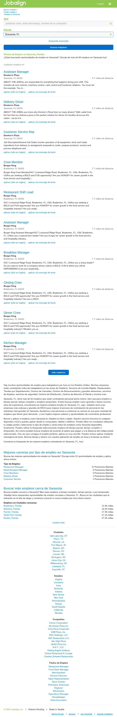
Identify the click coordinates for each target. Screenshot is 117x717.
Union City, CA (59, 560)
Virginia (58, 579)
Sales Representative (58, 678)
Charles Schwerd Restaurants (58, 656)
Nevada (58, 613)
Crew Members (11, 473)
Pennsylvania (58, 600)
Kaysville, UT (58, 569)
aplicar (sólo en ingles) (14, 92)
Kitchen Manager (15, 342)
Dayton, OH (58, 548)
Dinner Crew (12, 312)
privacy (72, 714)
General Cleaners (58, 675)
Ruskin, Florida (11, 518)
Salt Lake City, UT (58, 536)
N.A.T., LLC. (58, 647)
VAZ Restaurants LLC (58, 638)
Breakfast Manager (17, 252)
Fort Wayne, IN (58, 545)
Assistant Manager (16, 71)
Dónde (7, 30)
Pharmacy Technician (58, 685)
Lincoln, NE (58, 554)
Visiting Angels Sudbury (58, 650)
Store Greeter (58, 682)
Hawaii (58, 604)
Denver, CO (58, 551)
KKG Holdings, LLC (58, 635)
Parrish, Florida (11, 512)
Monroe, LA (58, 542)
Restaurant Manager (14, 467)
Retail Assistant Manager (16, 470)
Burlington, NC (58, 557)
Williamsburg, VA (58, 563)
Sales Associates (58, 700)
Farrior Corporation (58, 623)
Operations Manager (59, 694)
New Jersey (58, 594)
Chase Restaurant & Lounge (58, 653)
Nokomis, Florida (12, 509)
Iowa (58, 585)
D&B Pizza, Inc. (58, 632)
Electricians (58, 691)
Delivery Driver (13, 101)
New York (58, 597)
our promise (86, 714)
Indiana (58, 591)
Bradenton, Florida (13, 506)
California (58, 610)
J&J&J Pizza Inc (58, 644)
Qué (6, 19)
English (100, 4)
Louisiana (58, 582)
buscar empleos (58, 47)
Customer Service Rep (19, 132)
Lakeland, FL (58, 566)
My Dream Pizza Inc (58, 626)
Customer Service (12, 479)
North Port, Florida (12, 515)
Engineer (58, 688)
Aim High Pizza (58, 641)
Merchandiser (58, 672)
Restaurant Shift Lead (18, 192)
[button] (109, 4)
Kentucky (58, 588)
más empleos (58, 372)
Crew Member (13, 162)
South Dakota (58, 607)
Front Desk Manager (59, 669)
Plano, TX (58, 539)
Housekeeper (58, 697)
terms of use (58, 714)
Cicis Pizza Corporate (58, 629)
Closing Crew (12, 282)
